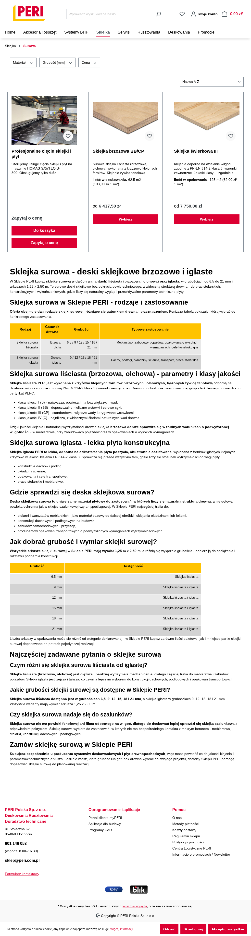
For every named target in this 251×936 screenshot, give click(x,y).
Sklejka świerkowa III (196, 151)
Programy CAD (100, 830)
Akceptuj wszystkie (228, 929)
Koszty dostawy (184, 830)
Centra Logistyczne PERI (191, 848)
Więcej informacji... (122, 929)
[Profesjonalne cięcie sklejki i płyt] (44, 120)
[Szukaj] (158, 14)
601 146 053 (16, 843)
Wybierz (125, 219)
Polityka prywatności (188, 842)
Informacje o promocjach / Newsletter (201, 854)
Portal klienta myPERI (105, 818)
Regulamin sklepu (186, 836)
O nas (177, 818)
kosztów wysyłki (135, 906)
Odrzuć (169, 929)
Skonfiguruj (193, 929)
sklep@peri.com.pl (22, 860)
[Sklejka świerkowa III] (206, 120)
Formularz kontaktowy (22, 874)
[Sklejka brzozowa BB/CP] (125, 120)
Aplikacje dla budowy (104, 824)
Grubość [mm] (54, 62)
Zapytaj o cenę (44, 243)
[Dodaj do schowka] (68, 136)
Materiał (19, 62)
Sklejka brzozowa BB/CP (118, 151)
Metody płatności (185, 824)
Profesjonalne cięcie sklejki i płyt (41, 154)
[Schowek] (182, 14)
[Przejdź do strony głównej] (29, 13)
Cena (86, 62)
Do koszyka (44, 230)
